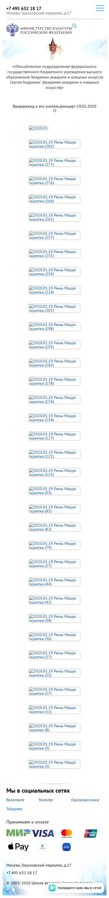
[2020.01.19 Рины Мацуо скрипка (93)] (54, 491)
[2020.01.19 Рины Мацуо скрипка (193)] (54, 345)
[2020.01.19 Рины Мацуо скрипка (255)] (54, 254)
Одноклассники (85, 800)
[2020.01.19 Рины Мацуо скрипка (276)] (54, 181)
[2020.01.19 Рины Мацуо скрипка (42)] (54, 600)
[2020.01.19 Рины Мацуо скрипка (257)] (54, 235)
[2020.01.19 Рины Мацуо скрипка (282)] (54, 144)
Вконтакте (15, 800)
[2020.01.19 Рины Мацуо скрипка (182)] (54, 363)
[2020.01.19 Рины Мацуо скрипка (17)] (54, 691)
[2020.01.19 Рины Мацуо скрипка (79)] (54, 545)
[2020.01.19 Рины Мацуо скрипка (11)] (54, 709)
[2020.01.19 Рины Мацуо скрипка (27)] (54, 655)
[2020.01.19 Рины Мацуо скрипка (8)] (54, 728)
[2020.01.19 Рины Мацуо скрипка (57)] (54, 564)
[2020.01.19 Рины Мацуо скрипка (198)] (54, 326)
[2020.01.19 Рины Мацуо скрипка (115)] (54, 472)
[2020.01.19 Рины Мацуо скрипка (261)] (54, 217)
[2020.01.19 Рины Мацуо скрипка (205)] (54, 308)
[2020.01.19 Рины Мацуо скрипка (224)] (54, 290)
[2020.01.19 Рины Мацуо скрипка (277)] (54, 162)
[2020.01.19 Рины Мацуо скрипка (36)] (54, 637)
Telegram (14, 809)
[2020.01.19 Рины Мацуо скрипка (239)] (54, 272)
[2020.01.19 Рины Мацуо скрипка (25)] (54, 673)
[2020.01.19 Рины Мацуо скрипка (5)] (54, 746)
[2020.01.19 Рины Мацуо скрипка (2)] (54, 764)
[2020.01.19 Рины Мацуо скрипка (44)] (54, 582)
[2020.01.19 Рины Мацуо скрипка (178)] (54, 381)
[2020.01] (54, 127)
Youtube (46, 800)
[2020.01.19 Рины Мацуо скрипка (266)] (54, 199)
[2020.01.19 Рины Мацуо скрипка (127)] (54, 436)
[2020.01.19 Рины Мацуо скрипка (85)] (54, 509)
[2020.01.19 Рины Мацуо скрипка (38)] (54, 618)
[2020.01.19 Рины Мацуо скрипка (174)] (54, 399)
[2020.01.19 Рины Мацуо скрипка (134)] (54, 418)
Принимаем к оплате (27, 822)
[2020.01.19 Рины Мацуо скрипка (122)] (54, 454)
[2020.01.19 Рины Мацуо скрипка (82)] (54, 527)
